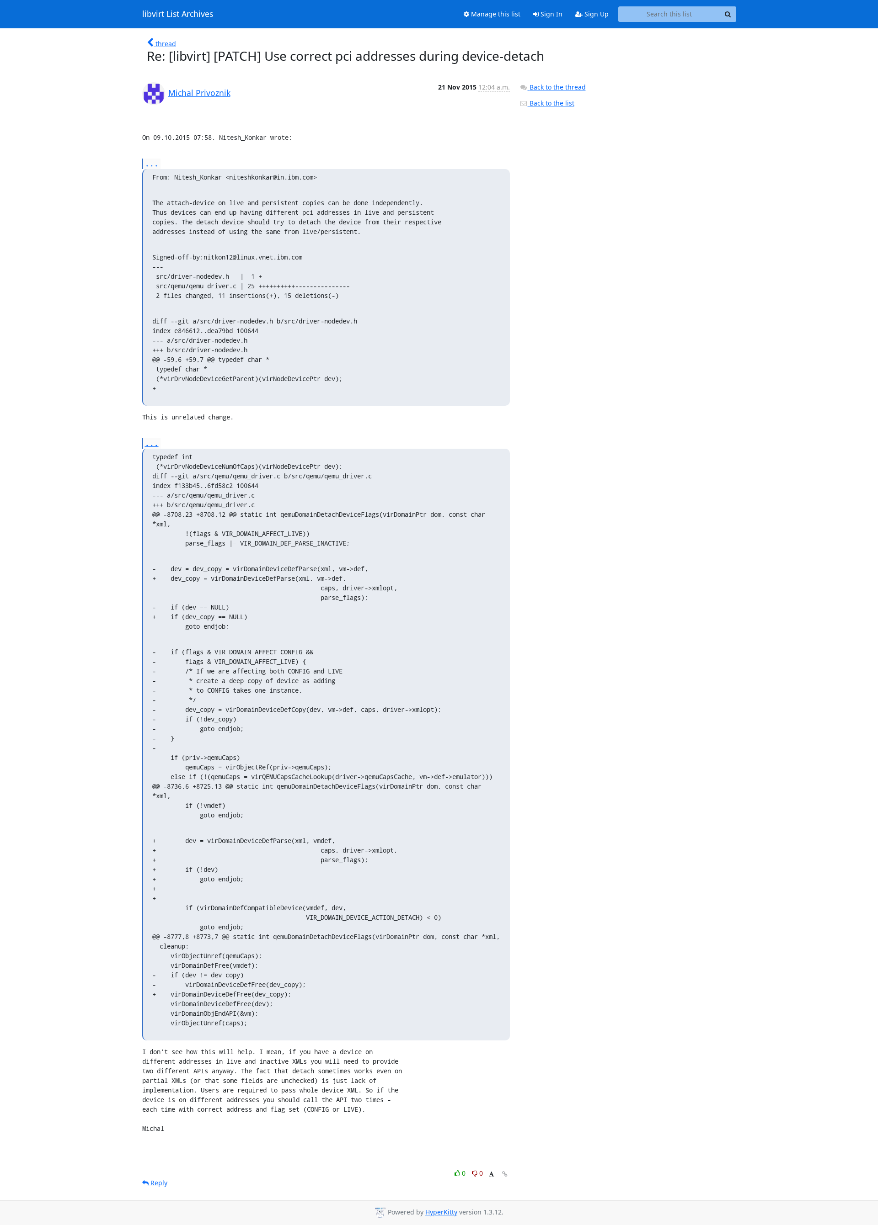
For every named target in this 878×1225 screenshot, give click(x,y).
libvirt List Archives (177, 14)
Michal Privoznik (199, 92)
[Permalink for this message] (505, 1174)
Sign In (550, 14)
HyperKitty (441, 1212)
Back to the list (551, 103)
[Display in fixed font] (491, 1174)
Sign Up (596, 14)
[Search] (728, 14)
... (152, 163)
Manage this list (494, 14)
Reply (158, 1182)
